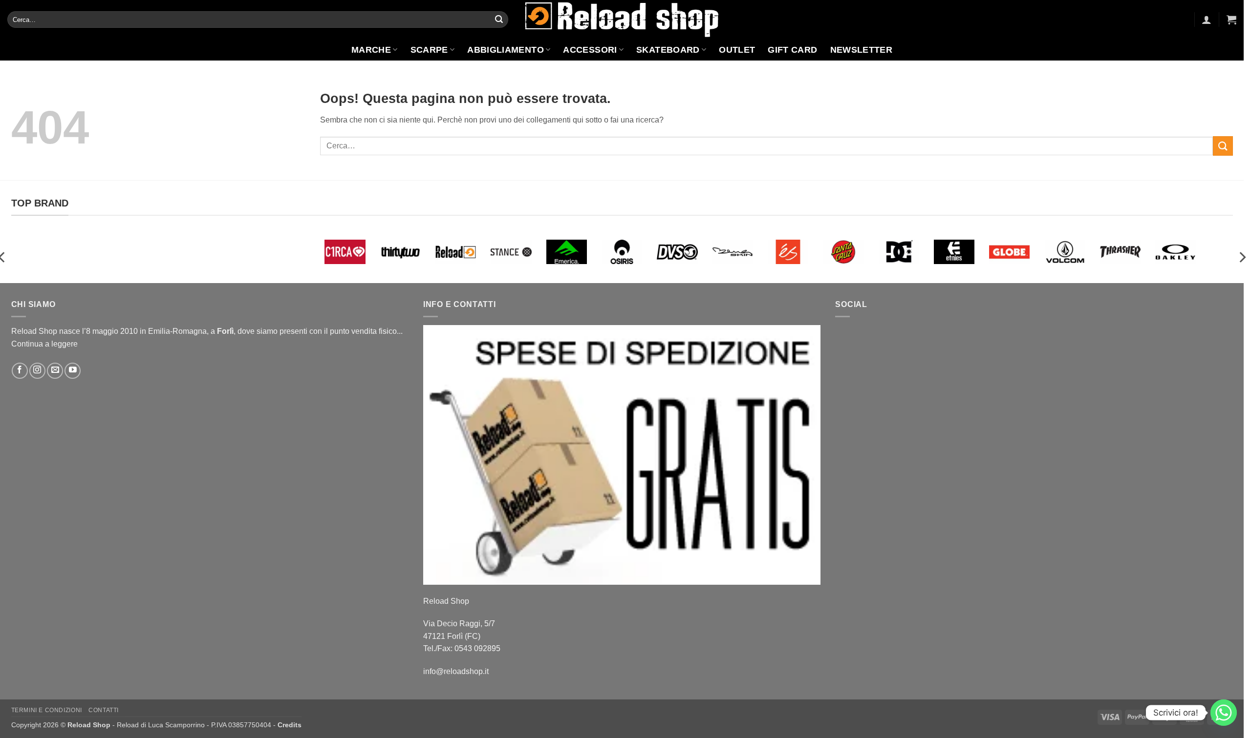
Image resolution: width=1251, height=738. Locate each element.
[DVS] (677, 251)
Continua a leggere (44, 344)
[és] (788, 251)
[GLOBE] (1009, 251)
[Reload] (455, 251)
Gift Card (792, 50)
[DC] (899, 251)
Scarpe (429, 50)
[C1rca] (344, 251)
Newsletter (861, 50)
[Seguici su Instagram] (37, 371)
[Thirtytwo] (400, 251)
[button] (1206, 19)
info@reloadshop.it (456, 671)
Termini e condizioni (46, 710)
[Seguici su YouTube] (73, 371)
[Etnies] (954, 251)
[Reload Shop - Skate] (622, 19)
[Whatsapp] (1223, 712)
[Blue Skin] (732, 251)
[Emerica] (566, 251)
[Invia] (499, 19)
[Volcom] (1065, 251)
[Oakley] (1175, 251)
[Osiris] (621, 251)
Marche (371, 50)
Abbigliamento (505, 50)
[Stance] (511, 251)
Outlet (737, 50)
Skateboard (668, 50)
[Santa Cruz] (843, 251)
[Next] (1242, 257)
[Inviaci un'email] (55, 371)
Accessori (590, 50)
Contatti (103, 710)
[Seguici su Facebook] (20, 371)
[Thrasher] (1120, 251)
